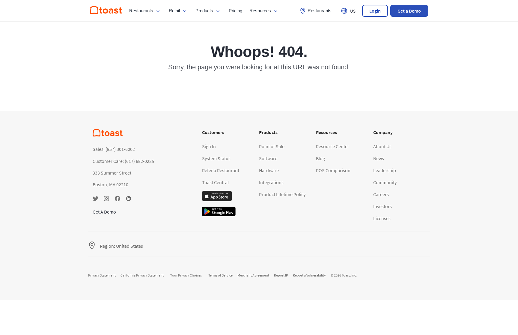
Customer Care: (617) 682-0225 (123, 161)
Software (268, 158)
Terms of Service (220, 275)
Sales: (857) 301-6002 (114, 149)
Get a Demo (409, 11)
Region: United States (121, 246)
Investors (382, 206)
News (378, 158)
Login (375, 11)
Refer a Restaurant (220, 170)
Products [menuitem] (204, 10)
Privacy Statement (102, 275)
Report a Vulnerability (309, 275)
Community (385, 182)
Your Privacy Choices (186, 275)
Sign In (209, 146)
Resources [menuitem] (260, 10)
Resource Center (332, 146)
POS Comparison (333, 170)
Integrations (271, 182)
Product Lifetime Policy (282, 194)
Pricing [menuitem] (235, 10)
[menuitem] (106, 12)
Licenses (382, 218)
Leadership (384, 170)
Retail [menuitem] (174, 10)
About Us (382, 146)
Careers (381, 194)
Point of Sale (271, 146)
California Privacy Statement (142, 275)
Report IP (281, 275)
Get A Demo (104, 212)
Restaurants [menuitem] (141, 10)
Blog (320, 158)
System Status (216, 158)
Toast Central (215, 182)
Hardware (269, 170)
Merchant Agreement (253, 275)
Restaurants (320, 10)
